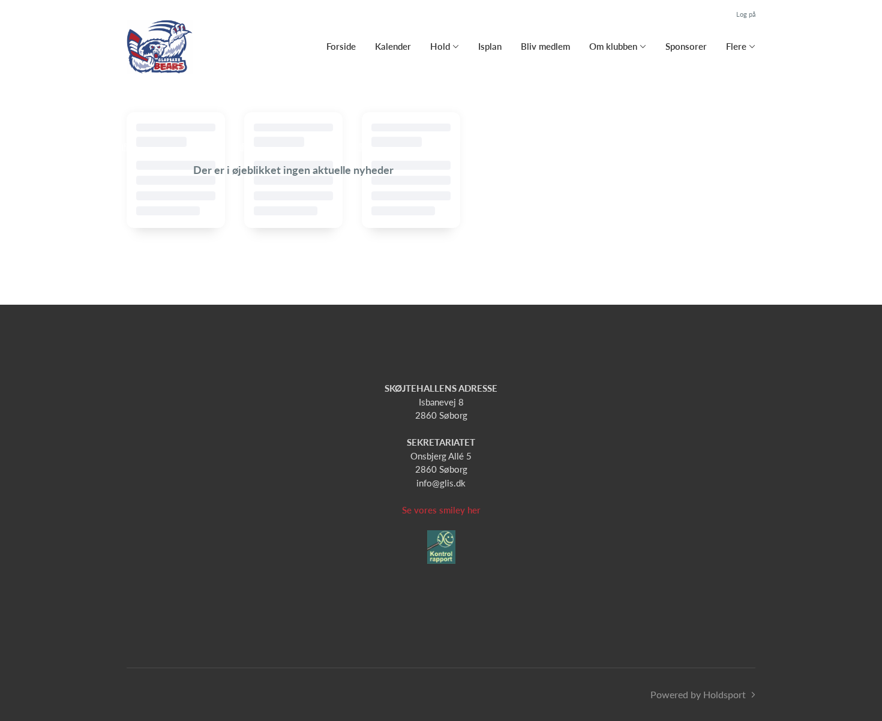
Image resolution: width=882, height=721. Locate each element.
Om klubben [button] (613, 46)
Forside (341, 46)
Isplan (490, 46)
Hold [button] (440, 46)
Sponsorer (686, 46)
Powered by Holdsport (698, 694)
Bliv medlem (545, 46)
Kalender (393, 46)
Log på (745, 14)
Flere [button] (736, 46)
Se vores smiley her (441, 509)
